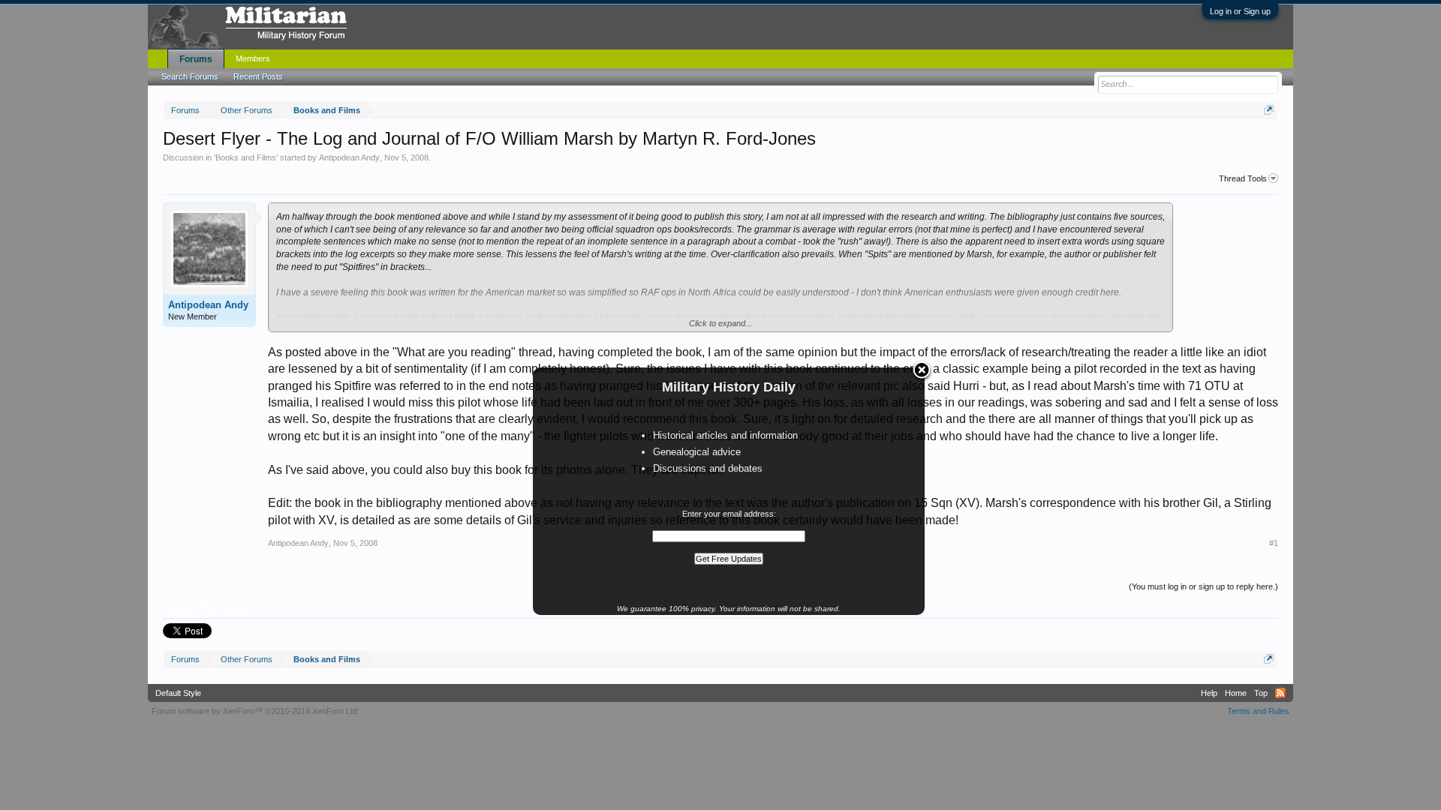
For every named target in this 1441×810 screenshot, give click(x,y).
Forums (195, 59)
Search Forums (189, 76)
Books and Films (245, 157)
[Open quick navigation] (1269, 110)
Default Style (178, 693)
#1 (1273, 543)
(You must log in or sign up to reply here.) (1203, 586)
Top (1261, 693)
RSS (1280, 693)
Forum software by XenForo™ (255, 711)
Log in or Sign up (1240, 11)
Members (253, 58)
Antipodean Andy (349, 157)
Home (1236, 693)
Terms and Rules (1258, 711)
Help (1209, 693)
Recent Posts (258, 76)
